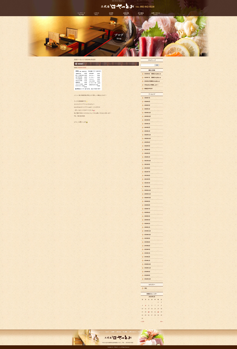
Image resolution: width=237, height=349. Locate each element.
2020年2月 (147, 223)
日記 (145, 288)
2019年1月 (147, 260)
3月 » (161, 321)
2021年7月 (147, 171)
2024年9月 (147, 120)
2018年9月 (147, 271)
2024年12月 (147, 112)
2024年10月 (147, 116)
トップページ (81, 13)
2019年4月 (147, 249)
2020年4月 (147, 220)
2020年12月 (147, 190)
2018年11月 (147, 268)
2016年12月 (147, 279)
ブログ (139, 331)
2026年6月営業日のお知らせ (152, 81)
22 (158, 312)
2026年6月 (147, 101)
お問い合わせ (155, 13)
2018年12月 (147, 264)
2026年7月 (147, 98)
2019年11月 (147, 231)
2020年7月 (147, 208)
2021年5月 (147, 179)
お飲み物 (125, 13)
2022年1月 (147, 157)
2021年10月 (147, 160)
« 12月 (142, 321)
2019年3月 (147, 253)
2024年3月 (147, 123)
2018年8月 (147, 275)
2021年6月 (147, 175)
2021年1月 (147, 186)
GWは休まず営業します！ (151, 85)
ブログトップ (152, 60)
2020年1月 (147, 227)
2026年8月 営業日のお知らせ (152, 73)
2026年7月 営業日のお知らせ (152, 77)
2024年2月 (147, 127)
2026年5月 (147, 105)
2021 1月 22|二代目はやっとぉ (118, 0)
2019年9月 (147, 238)
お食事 (111, 13)
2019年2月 (147, 256)
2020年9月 (147, 201)
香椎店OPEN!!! (148, 88)
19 (148, 312)
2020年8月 (147, 205)
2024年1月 (147, 131)
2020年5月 (147, 216)
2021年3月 (147, 183)
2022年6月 (147, 142)
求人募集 (140, 13)
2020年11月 (147, 194)
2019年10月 (147, 234)
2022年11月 (147, 134)
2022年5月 (147, 146)
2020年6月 (147, 212)
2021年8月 (147, 168)
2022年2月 (147, 153)
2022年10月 (147, 138)
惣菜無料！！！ (82, 64)
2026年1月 (147, 109)
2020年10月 (147, 197)
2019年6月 (147, 245)
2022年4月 (147, 149)
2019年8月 (147, 242)
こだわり (96, 13)
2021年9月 (147, 164)
